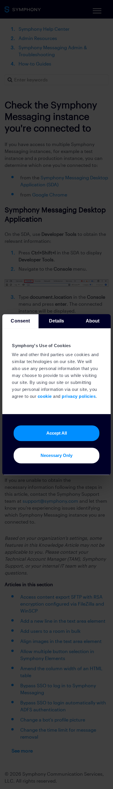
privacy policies (79, 396)
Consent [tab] (20, 320)
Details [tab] (56, 320)
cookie (45, 396)
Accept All (56, 433)
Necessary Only (56, 455)
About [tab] (93, 320)
